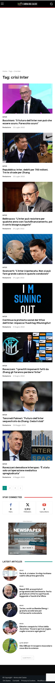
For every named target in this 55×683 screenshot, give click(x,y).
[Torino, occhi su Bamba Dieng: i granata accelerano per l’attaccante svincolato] (10, 609)
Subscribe (44, 503)
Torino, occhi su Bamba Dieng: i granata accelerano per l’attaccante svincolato (33, 610)
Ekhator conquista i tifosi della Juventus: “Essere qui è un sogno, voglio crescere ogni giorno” (35, 628)
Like (10, 503)
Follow (28, 503)
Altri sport (23, 643)
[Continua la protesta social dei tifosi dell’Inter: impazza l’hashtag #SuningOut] (27, 298)
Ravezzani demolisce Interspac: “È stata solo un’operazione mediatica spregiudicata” (26, 470)
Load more (27, 658)
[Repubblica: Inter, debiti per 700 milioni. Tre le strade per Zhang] (27, 148)
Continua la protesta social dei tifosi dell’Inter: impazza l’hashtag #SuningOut (27, 321)
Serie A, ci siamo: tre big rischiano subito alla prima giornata (35, 574)
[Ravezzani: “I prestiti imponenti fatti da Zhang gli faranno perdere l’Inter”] (27, 347)
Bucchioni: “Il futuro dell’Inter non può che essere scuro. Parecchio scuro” (27, 122)
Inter (5, 117)
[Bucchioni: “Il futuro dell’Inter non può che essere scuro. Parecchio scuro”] (27, 99)
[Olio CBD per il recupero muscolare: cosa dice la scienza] (10, 645)
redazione (7, 127)
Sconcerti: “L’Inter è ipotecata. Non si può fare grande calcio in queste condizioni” (27, 272)
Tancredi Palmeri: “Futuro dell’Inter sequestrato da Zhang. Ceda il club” (23, 420)
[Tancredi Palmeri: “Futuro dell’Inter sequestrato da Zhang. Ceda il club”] (27, 396)
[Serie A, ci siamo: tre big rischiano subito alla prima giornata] (10, 573)
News (21, 570)
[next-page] (20, 488)
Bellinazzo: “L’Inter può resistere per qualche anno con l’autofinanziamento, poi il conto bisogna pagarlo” (27, 221)
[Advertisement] (27, 38)
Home (5, 71)
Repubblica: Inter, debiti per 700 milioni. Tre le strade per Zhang (25, 171)
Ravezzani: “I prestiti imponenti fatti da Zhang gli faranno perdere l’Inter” (26, 371)
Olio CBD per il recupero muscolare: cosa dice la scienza (35, 647)
